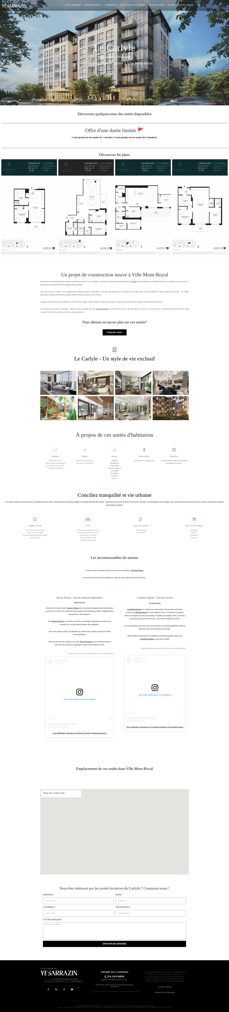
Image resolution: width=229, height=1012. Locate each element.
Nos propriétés (93, 5)
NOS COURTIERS (73, 5)
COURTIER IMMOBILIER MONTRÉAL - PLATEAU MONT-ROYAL (97, 1006)
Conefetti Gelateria (134, 609)
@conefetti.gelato (155, 603)
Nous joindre (187, 5)
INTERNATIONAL (156, 5)
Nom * (119, 894)
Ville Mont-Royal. (137, 570)
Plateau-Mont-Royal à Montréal (126, 992)
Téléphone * (123, 907)
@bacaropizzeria (79, 602)
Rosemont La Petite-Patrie (163, 979)
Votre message (52, 919)
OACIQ (161, 987)
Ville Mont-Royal (141, 612)
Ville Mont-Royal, (102, 309)
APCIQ (168, 987)
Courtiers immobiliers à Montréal (158, 972)
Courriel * (49, 907)
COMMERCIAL (111, 5)
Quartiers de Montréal (133, 5)
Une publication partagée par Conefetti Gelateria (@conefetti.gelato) (155, 727)
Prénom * (48, 894)
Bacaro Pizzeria (73, 608)
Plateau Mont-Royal (81, 1007)
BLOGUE (172, 5)
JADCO (133, 281)
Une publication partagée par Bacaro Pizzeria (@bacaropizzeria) (80, 733)
